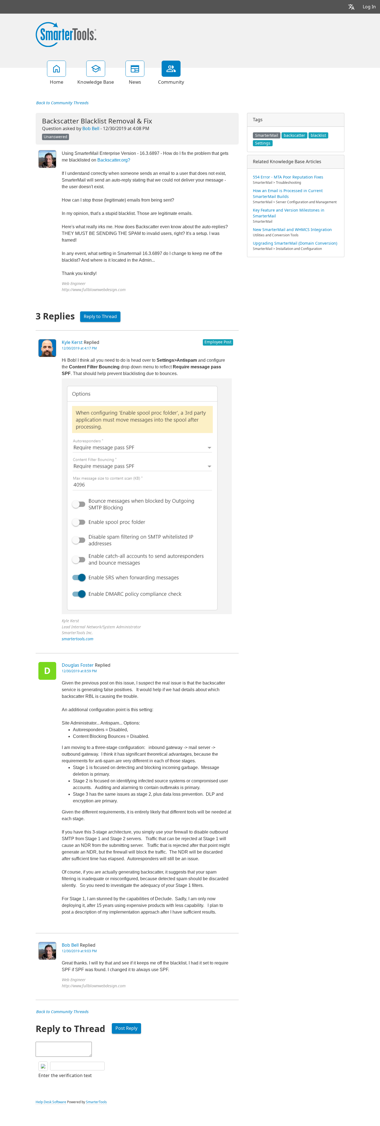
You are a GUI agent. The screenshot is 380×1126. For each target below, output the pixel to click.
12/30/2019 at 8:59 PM (79, 671)
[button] (351, 7)
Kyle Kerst (72, 342)
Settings (262, 143)
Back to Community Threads (62, 102)
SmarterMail (266, 135)
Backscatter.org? (113, 160)
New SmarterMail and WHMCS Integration (292, 229)
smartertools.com (77, 639)
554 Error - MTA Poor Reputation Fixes (288, 177)
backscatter (294, 135)
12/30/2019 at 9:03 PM (79, 951)
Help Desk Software (51, 1102)
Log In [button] (369, 6)
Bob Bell (90, 128)
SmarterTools (96, 1102)
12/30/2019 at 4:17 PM (79, 348)
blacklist (318, 135)
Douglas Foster (78, 665)
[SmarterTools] (66, 34)
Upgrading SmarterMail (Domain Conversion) (295, 243)
